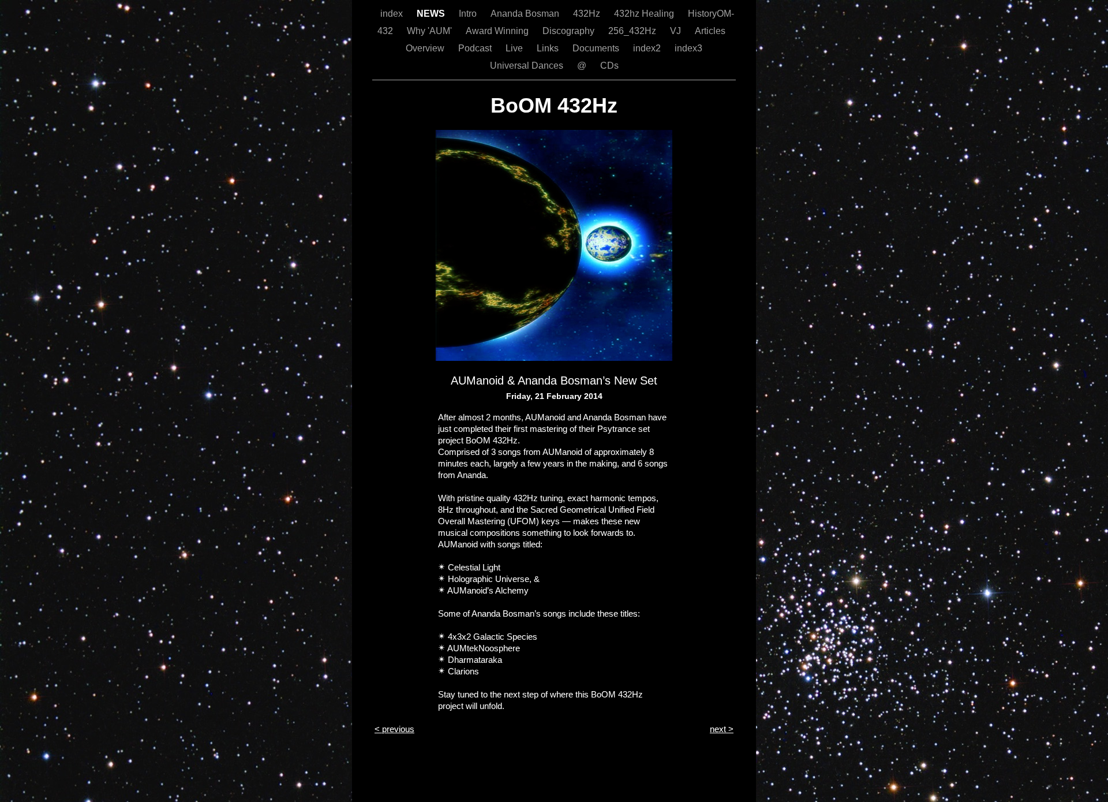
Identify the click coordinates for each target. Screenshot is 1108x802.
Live (515, 48)
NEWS (432, 13)
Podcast (476, 48)
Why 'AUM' (430, 31)
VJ (676, 31)
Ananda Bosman (526, 13)
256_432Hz (633, 31)
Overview (426, 48)
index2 (648, 48)
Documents (597, 48)
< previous (394, 729)
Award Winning (498, 31)
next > (721, 729)
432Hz (587, 13)
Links (549, 48)
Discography (569, 31)
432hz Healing (645, 13)
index (392, 13)
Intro (469, 13)
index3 (688, 48)
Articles (710, 31)
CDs (609, 65)
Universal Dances (528, 65)
